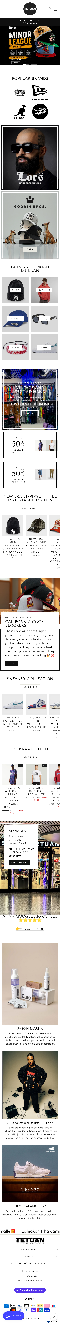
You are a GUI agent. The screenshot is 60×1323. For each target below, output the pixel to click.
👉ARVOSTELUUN (30, 929)
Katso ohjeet (19, 862)
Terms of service (30, 1271)
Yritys (29, 1256)
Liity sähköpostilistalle (29, 1263)
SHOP (11, 663)
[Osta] (30, 225)
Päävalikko (29, 1249)
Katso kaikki (30, 508)
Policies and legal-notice (30, 1280)
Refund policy (30, 1275)
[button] (53, 1321)
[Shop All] (30, 399)
